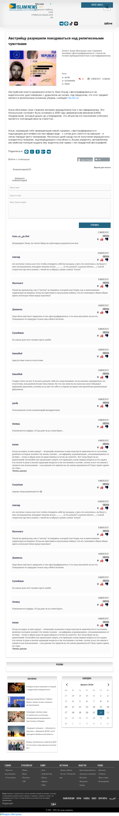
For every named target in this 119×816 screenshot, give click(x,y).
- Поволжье (25, 777)
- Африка (43, 781)
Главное (8, 766)
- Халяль (82, 785)
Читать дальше (19, 471)
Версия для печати (102, 167)
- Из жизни (83, 777)
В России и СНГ (26, 766)
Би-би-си (73, 98)
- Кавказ (24, 770)
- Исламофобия (103, 781)
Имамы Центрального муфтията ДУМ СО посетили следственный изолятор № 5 (41, 745)
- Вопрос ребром (66, 770)
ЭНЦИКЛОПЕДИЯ (68, 798)
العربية (112, 798)
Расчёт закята (97, 5)
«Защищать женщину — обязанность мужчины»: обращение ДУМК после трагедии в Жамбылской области (40, 731)
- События (101, 774)
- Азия (42, 770)
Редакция (7, 803)
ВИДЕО (94, 798)
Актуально (64, 766)
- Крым (24, 774)
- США (43, 785)
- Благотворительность (87, 770)
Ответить (106, 236)
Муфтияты (103, 798)
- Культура (102, 770)
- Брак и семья (103, 777)
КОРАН (79, 798)
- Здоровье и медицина (87, 774)
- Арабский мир (46, 774)
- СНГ (23, 781)
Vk (99, 159)
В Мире (43, 766)
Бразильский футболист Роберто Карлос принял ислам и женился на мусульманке (39, 702)
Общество (82, 766)
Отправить (95, 225)
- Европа (43, 777)
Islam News (87, 160)
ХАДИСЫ (86, 798)
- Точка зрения (10, 777)
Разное (100, 766)
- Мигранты (83, 781)
